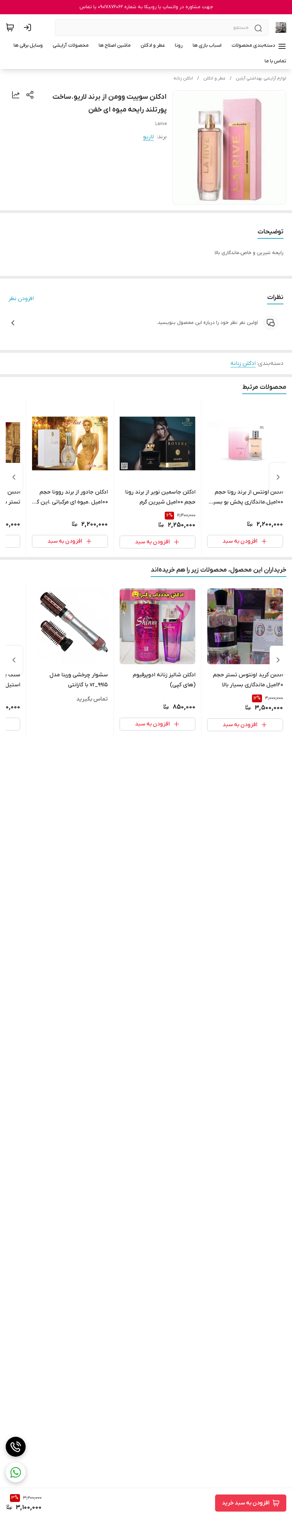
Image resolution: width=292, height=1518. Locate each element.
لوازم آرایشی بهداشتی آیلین (261, 78)
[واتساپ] (16, 1472)
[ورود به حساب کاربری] (29, 27)
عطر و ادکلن (214, 78)
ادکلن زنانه (183, 78)
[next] (13, 477)
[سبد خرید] (10, 27)
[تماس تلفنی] (16, 1447)
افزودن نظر (21, 298)
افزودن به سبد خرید (246, 1503)
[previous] (278, 477)
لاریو (148, 136)
